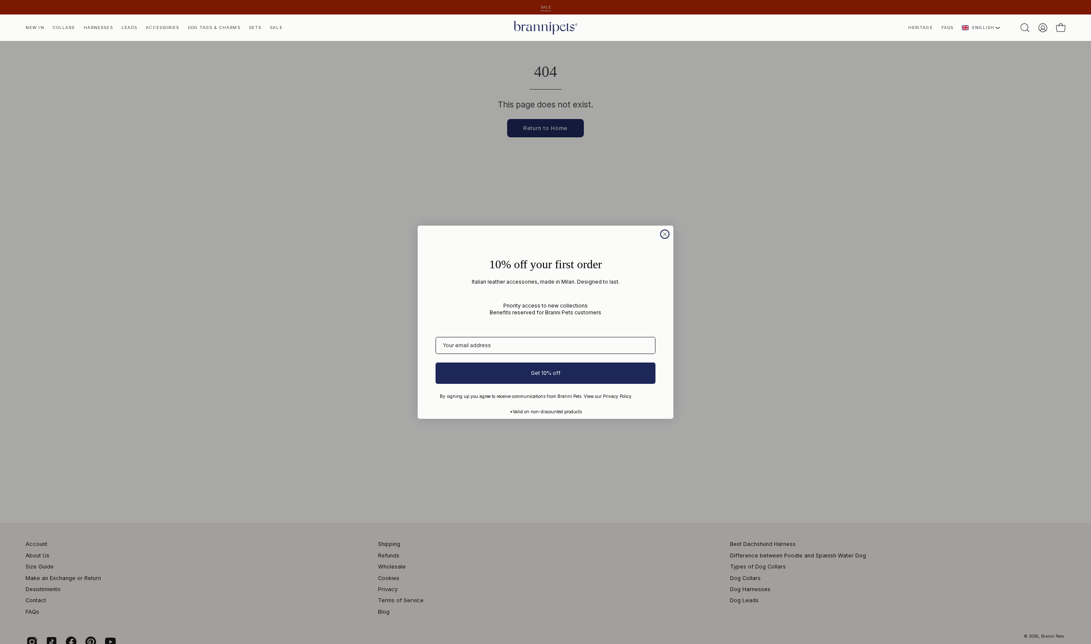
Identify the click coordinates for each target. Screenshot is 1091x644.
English (983, 27)
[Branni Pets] (545, 28)
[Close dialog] (665, 234)
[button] (920, 28)
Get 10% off (545, 373)
